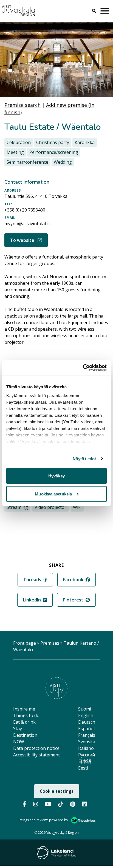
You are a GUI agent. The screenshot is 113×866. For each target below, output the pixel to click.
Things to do (26, 715)
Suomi (84, 709)
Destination (25, 735)
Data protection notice (36, 748)
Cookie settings (57, 791)
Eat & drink (24, 722)
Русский (86, 755)
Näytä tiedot (84, 458)
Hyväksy (56, 476)
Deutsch (86, 722)
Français (86, 735)
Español (86, 729)
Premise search (22, 105)
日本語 (84, 761)
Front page (24, 643)
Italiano (86, 748)
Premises (49, 643)
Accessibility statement (36, 755)
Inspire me (24, 709)
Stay (17, 729)
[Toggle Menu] (105, 10)
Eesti (83, 768)
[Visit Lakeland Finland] (56, 852)
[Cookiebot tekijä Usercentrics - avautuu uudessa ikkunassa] (83, 367)
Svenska (86, 742)
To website (29, 240)
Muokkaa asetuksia (53, 493)
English (85, 715)
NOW (18, 742)
